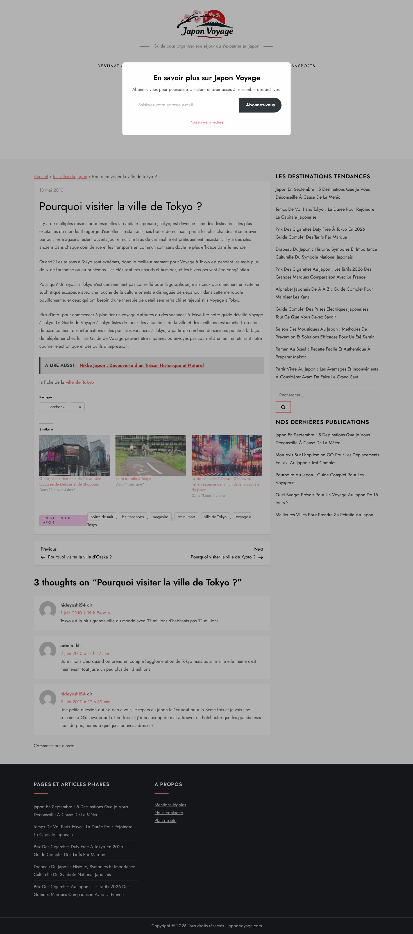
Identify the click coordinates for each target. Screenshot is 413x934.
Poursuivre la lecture (206, 122)
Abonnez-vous (260, 105)
